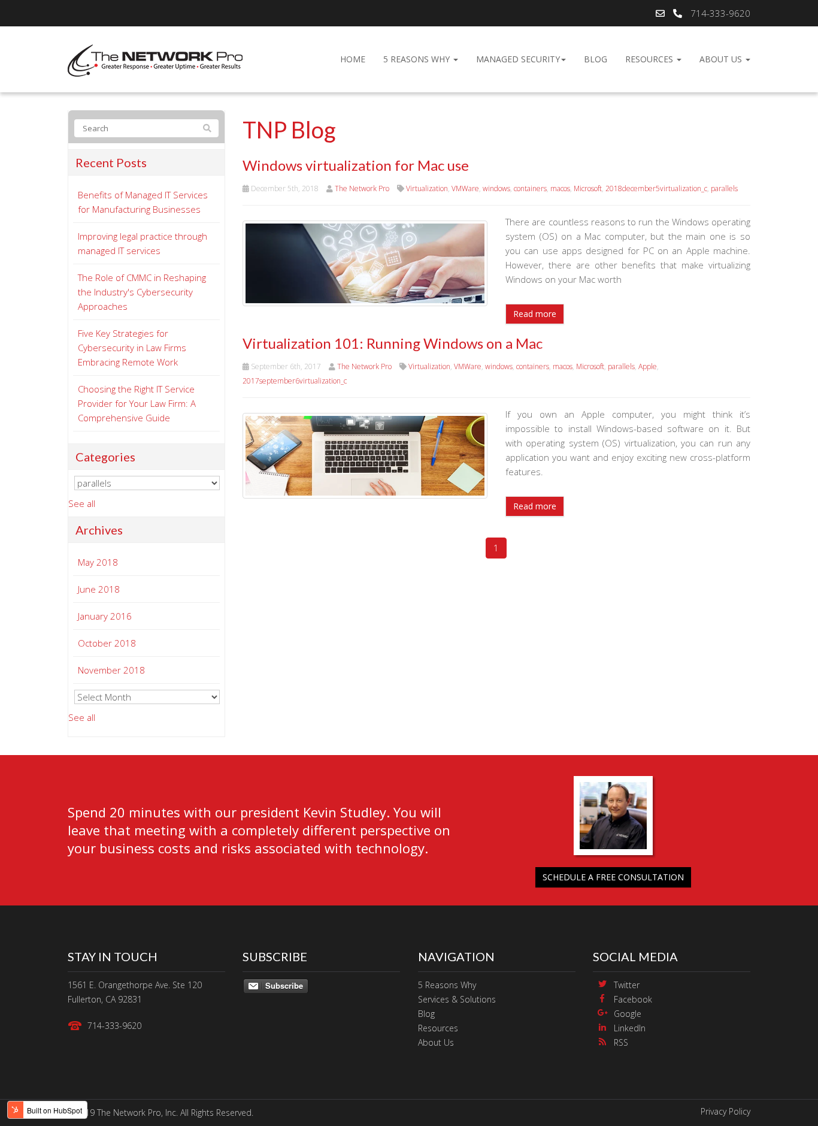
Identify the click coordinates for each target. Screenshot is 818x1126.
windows (496, 188)
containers (530, 188)
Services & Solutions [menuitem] (457, 999)
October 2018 (107, 643)
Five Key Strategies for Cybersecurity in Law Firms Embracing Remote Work (132, 347)
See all (81, 503)
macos (560, 188)
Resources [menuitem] (650, 59)
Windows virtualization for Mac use (356, 165)
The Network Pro (362, 188)
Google (627, 1013)
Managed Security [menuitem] (518, 59)
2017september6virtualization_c (295, 381)
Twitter (627, 985)
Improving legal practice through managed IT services (142, 243)
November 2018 (111, 670)
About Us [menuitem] (721, 59)
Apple (647, 366)
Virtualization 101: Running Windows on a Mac (393, 343)
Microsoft (588, 188)
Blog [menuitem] (595, 59)
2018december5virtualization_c (656, 188)
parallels (724, 188)
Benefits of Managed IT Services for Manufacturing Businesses (143, 202)
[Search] (207, 128)
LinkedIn (630, 1028)
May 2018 (98, 562)
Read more (534, 313)
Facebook (633, 999)
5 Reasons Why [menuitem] (417, 59)
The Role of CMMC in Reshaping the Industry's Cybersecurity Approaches (142, 291)
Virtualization (427, 188)
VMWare (465, 188)
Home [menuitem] (352, 59)
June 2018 (99, 589)
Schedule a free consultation (613, 877)
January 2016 (105, 616)
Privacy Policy (725, 1111)
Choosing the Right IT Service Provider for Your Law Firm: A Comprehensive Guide (137, 403)
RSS (621, 1042)
